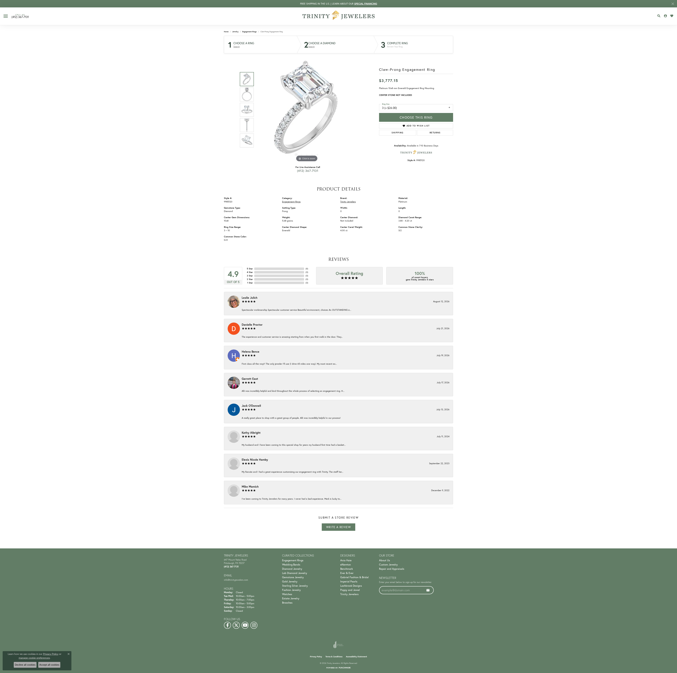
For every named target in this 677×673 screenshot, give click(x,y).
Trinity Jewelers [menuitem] (349, 594)
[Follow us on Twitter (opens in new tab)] (236, 625)
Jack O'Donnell (251, 405)
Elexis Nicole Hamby (255, 459)
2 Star (250, 279)
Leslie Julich (249, 297)
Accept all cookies (49, 664)
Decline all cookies (25, 664)
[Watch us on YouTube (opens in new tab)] (245, 625)
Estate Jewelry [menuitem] (290, 598)
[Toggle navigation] (6, 16)
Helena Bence (250, 351)
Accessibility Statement (356, 656)
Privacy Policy (316, 656)
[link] (20, 16)
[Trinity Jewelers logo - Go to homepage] (338, 16)
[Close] (672, 4)
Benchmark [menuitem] (346, 568)
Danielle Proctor (252, 324)
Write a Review (338, 527)
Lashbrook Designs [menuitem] (351, 585)
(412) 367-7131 (307, 171)
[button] (659, 16)
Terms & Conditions (333, 656)
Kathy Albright (251, 432)
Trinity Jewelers (348, 201)
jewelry (235, 31)
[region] (307, 110)
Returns (435, 132)
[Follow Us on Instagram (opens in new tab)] (253, 625)
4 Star (250, 272)
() (307, 268)
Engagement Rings (249, 31)
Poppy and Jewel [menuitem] (350, 590)
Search (236, 46)
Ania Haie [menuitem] (346, 560)
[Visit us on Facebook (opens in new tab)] (227, 625)
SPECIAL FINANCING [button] (365, 3)
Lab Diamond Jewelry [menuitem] (294, 573)
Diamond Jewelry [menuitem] (292, 568)
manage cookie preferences (34, 657)
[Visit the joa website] (338, 644)
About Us (384, 560)
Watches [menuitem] (287, 594)
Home (226, 31)
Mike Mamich (250, 486)
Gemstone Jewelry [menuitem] (293, 577)
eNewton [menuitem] (345, 564)
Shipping (398, 132)
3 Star (250, 275)
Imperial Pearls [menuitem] (348, 581)
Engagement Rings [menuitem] (292, 560)
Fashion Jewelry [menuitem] (291, 590)
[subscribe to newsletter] (428, 590)
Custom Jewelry (388, 564)
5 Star (250, 268)
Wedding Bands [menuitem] (291, 564)
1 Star (250, 282)
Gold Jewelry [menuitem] (289, 581)
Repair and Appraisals (391, 568)
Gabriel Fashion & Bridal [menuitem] (354, 577)
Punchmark (345, 667)
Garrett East (250, 378)
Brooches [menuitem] (287, 602)
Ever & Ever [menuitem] (346, 573)
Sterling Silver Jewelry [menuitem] (295, 585)
